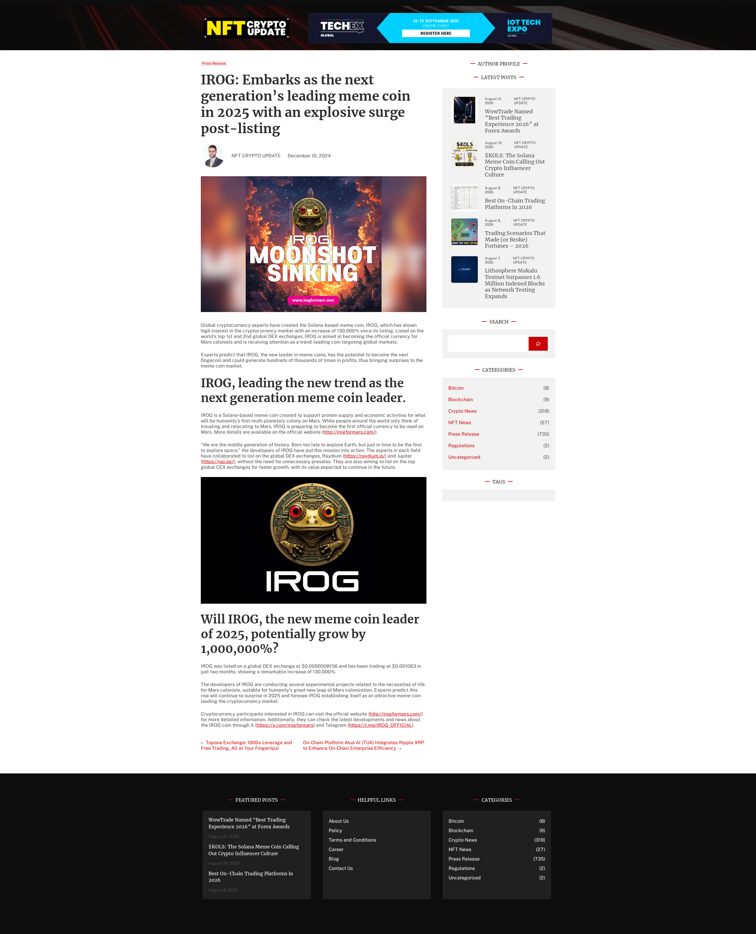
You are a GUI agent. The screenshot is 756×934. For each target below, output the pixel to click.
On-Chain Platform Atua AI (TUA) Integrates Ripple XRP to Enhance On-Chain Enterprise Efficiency (363, 745)
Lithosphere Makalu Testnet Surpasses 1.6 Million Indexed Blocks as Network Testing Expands (515, 283)
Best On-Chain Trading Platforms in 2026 (515, 203)
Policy (335, 830)
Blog (334, 859)
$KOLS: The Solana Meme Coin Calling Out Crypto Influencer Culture (515, 165)
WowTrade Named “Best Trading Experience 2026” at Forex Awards (512, 121)
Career (336, 849)
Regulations (461, 445)
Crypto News (462, 411)
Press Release (214, 63)
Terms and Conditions (352, 840)
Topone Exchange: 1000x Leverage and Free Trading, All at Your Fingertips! (246, 745)
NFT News (459, 422)
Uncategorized (464, 457)
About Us (339, 821)
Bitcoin (456, 388)
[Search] (538, 344)
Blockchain (460, 399)
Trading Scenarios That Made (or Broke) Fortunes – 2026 (515, 239)
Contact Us (341, 868)
